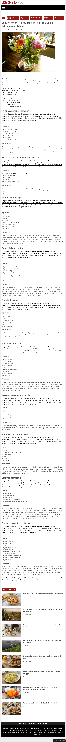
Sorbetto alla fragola (8, 104)
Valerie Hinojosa (7, 580)
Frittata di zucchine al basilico (11, 102)
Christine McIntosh (12, 578)
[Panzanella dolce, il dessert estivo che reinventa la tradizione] (11, 599)
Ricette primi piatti (47, 18)
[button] (63, 8)
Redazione (22, 723)
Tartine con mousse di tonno (11, 88)
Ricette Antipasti (23, 18)
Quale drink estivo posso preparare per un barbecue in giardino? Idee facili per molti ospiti (41, 688)
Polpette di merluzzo (8, 98)
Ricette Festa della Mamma (35, 18)
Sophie (34, 578)
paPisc (43, 578)
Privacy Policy (42, 723)
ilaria (38, 578)
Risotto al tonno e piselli (9, 92)
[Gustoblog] (12, 2)
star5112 (36, 580)
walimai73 (58, 578)
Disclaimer (32, 723)
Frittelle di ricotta (7, 96)
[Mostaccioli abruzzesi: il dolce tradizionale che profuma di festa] (11, 661)
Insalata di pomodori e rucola (11, 100)
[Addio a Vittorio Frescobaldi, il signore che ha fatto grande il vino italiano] (11, 614)
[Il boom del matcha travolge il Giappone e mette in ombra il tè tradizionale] (11, 646)
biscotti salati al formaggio (19, 173)
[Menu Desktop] (3, 7)
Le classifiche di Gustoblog (11, 18)
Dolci (3, 18)
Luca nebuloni (50, 578)
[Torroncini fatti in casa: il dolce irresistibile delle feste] (11, 708)
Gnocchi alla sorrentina (9, 94)
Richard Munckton (25, 578)
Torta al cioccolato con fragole (11, 106)
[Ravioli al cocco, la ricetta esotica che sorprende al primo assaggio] (11, 677)
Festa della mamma (12, 79)
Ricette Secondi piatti (58, 18)
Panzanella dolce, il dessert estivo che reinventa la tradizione (43, 594)
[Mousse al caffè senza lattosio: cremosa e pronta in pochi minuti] (11, 630)
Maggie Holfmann (18, 580)
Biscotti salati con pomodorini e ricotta (14, 90)
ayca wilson (29, 580)
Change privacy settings (59, 740)
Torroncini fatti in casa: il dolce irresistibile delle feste (40, 703)
